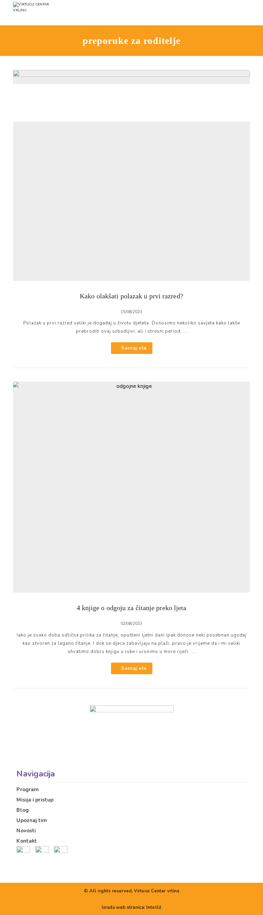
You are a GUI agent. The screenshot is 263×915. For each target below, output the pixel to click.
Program (27, 789)
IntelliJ (153, 907)
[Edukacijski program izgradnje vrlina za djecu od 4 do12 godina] (45, 12)
